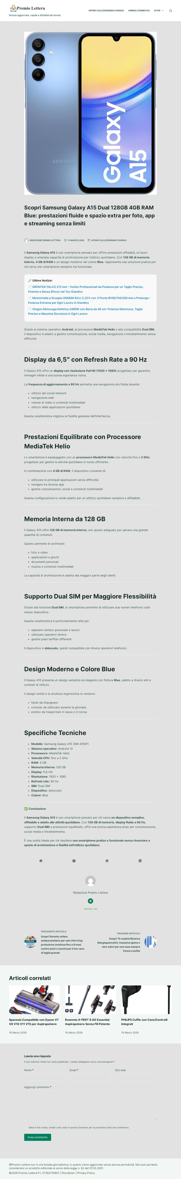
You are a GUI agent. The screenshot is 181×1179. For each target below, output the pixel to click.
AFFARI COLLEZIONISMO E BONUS (106, 10)
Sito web (120, 1070)
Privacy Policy (86, 1173)
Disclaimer (68, 1173)
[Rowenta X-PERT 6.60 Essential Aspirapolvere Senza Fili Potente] (90, 999)
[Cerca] (170, 10)
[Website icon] (90, 901)
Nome (29, 1070)
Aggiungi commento (37, 1087)
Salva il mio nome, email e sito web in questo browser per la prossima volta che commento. (79, 1127)
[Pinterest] (107, 861)
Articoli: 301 (90, 909)
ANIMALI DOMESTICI (139, 10)
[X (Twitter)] (73, 861)
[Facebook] (40, 861)
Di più (157, 10)
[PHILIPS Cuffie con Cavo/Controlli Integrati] (146, 999)
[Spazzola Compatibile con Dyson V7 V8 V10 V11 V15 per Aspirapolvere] (34, 999)
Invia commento (38, 1137)
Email (74, 1070)
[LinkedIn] (140, 861)
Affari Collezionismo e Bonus (109, 240)
